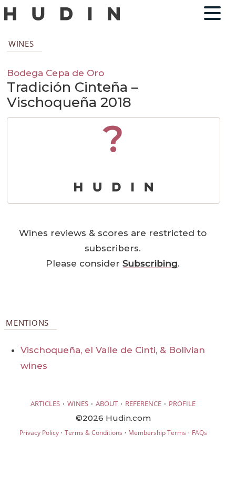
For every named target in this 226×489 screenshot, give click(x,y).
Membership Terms (157, 432)
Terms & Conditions (93, 432)
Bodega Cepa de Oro (55, 72)
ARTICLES (45, 403)
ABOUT (107, 403)
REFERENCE (143, 403)
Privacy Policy (39, 432)
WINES (77, 403)
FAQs (199, 432)
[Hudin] (62, 18)
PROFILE (182, 403)
